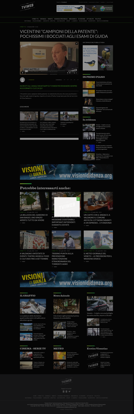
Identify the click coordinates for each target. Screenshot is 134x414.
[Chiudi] (78, 199)
